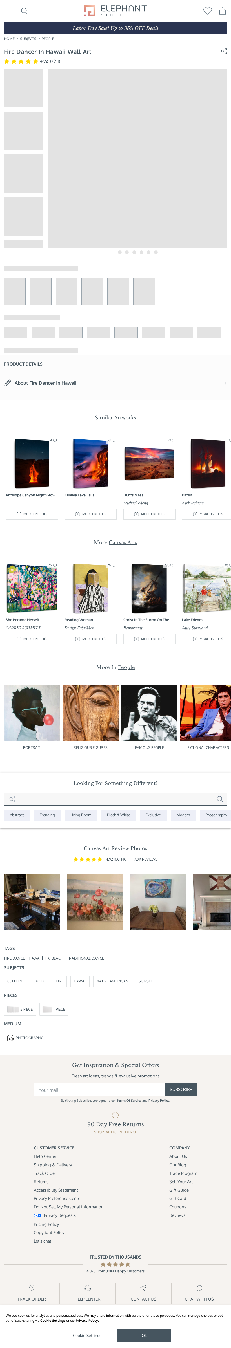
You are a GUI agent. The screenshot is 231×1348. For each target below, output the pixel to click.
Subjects (28, 38)
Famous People (149, 747)
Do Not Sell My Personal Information (69, 1207)
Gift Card (177, 1198)
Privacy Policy (87, 1320)
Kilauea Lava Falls (79, 495)
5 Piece (26, 1009)
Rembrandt (133, 628)
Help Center (45, 1156)
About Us (178, 1156)
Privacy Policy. (159, 1101)
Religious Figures (91, 747)
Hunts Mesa (133, 495)
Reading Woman (79, 619)
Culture (15, 981)
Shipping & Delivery (53, 1164)
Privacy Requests (60, 1215)
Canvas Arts (123, 542)
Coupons (177, 1207)
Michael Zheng (135, 503)
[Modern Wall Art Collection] (183, 815)
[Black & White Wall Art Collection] (118, 815)
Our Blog (177, 1164)
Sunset (146, 981)
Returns (41, 1181)
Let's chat (42, 1241)
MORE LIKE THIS (35, 514)
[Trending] (47, 815)
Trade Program (183, 1173)
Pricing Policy (46, 1224)
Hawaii (80, 981)
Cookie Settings (52, 1320)
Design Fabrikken (79, 628)
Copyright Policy (49, 1232)
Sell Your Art (181, 1181)
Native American (112, 981)
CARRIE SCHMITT (23, 628)
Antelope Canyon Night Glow (30, 495)
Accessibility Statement (56, 1190)
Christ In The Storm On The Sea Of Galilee (146, 620)
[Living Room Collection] (81, 815)
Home (9, 38)
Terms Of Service (129, 1101)
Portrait (31, 747)
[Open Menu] (8, 11)
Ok (144, 1335)
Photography (29, 1037)
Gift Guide (179, 1190)
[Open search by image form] (11, 799)
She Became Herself (22, 619)
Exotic (39, 981)
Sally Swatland (195, 628)
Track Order (45, 1173)
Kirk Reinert (193, 503)
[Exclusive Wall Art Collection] (153, 815)
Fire (59, 981)
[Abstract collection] (17, 815)
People (48, 38)
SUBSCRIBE (181, 1089)
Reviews (177, 1215)
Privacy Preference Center (58, 1198)
